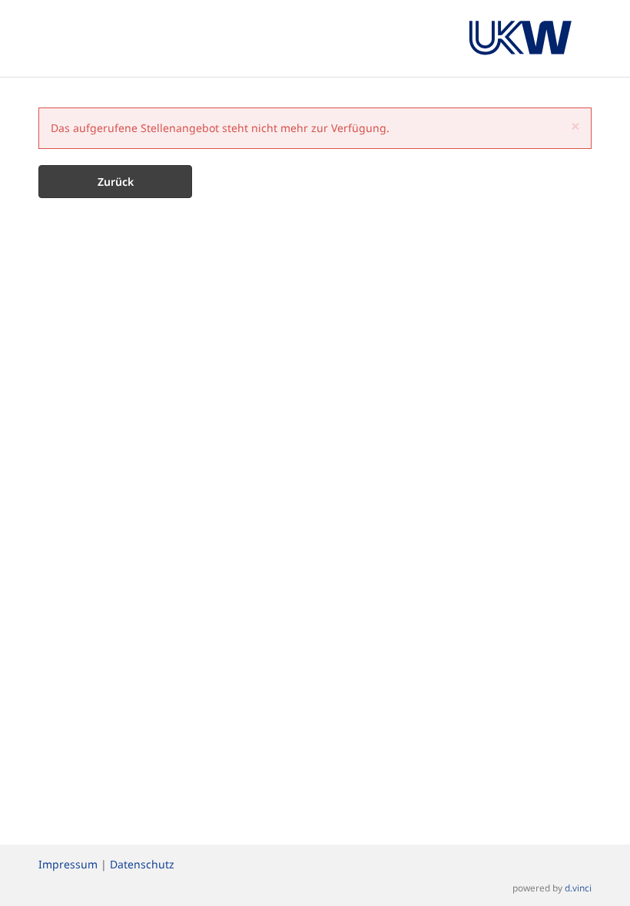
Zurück (116, 181)
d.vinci (578, 887)
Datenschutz (142, 864)
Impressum (68, 864)
